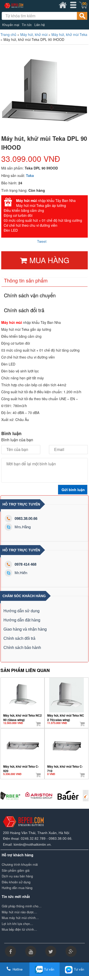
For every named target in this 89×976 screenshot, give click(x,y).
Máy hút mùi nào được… (19, 912)
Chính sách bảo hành (22, 647)
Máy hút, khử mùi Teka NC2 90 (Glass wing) (22, 716)
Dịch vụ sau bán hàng (17, 876)
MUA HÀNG (49, 260)
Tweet (41, 241)
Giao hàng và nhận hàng (25, 629)
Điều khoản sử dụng (16, 882)
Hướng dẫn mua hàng (17, 888)
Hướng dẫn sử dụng (21, 611)
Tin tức (27, 25)
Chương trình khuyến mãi (20, 864)
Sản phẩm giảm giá (15, 870)
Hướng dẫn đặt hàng (21, 620)
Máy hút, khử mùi (33, 34)
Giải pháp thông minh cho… (22, 906)
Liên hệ (39, 25)
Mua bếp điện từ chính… (19, 929)
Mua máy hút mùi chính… (20, 918)
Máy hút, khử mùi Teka (69, 34)
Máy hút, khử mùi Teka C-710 (65, 767)
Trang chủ (8, 34)
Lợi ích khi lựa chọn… (17, 923)
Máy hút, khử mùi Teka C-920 (21, 767)
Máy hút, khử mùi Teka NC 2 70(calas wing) (65, 716)
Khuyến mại (10, 25)
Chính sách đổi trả (19, 638)
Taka (30, 175)
